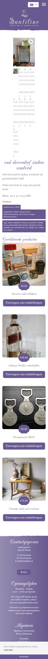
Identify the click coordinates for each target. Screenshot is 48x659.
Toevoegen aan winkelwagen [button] (24, 302)
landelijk (6, 227)
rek (27, 227)
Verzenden (24, 638)
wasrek (10, 230)
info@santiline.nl (25, 561)
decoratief (32, 223)
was (4, 230)
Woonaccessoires (10, 217)
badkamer (17, 223)
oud (11, 227)
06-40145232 (25, 558)
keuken (40, 225)
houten (25, 225)
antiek (10, 223)
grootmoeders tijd (15, 225)
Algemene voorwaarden (24, 631)
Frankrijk (39, 223)
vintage (41, 227)
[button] (31, 42)
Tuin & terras (23, 214)
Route (24, 572)
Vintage (32, 214)
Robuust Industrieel (10, 214)
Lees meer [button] (8, 650)
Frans (5, 225)
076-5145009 (25, 555)
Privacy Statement (24, 634)
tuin (36, 227)
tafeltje (31, 227)
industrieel (32, 225)
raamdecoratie (19, 227)
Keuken (16, 212)
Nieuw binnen (25, 212)
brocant (24, 223)
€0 (36, 5)
